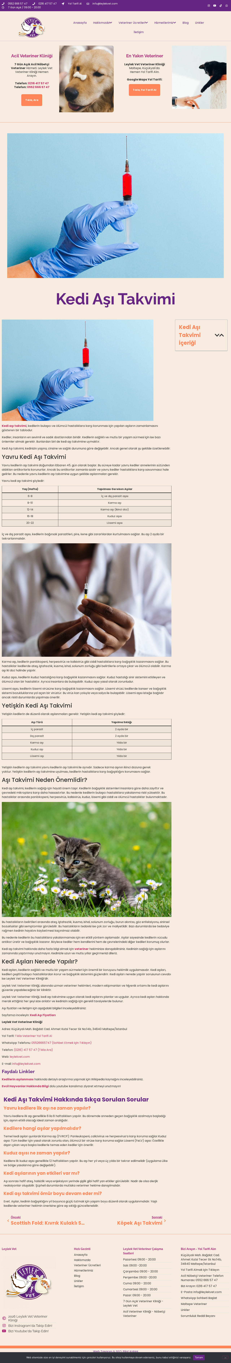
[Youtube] (214, 5)
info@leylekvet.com (26, 1064)
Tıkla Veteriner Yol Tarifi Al (33, 1036)
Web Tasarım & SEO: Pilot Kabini (115, 1351)
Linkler (199, 23)
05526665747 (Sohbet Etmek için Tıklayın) (61, 1043)
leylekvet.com (20, 1057)
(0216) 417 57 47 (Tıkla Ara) (33, 1050)
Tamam (199, 1357)
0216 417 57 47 (38, 83)
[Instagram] (208, 5)
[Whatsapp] (226, 5)
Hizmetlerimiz (163, 23)
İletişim (139, 32)
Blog (185, 23)
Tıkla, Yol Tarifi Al (144, 90)
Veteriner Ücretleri (132, 23)
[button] (217, 335)
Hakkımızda (101, 23)
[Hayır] (225, 1357)
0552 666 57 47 (38, 87)
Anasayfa (80, 23)
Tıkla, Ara (31, 100)
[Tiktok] (220, 5)
